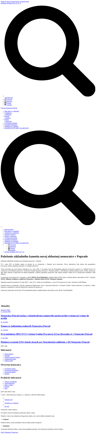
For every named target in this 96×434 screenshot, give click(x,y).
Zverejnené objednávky (11, 370)
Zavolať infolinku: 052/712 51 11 (14, 252)
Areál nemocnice (9, 383)
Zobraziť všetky (5, 310)
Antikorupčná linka (10, 359)
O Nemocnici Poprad (10, 123)
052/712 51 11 (11, 3)
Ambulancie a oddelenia (8, 113)
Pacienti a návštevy (7, 117)
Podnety (6, 387)
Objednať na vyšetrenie (11, 126)
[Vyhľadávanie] (48, 224)
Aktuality (7, 355)
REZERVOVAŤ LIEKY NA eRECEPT (16, 128)
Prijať (2, 432)
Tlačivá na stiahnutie (10, 381)
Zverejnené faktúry (10, 372)
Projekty (6, 374)
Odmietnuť (7, 432)
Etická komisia (8, 354)
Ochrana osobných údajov (12, 357)
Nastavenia (14, 432)
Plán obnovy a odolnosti (11, 111)
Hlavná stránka (8, 229)
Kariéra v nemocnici (8, 120)
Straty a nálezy (8, 385)
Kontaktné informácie (10, 125)
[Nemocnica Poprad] (9, 108)
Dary (6, 388)
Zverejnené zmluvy (10, 369)
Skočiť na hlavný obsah (8, 1)
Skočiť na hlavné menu (22, 1)
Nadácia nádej (8, 361)
